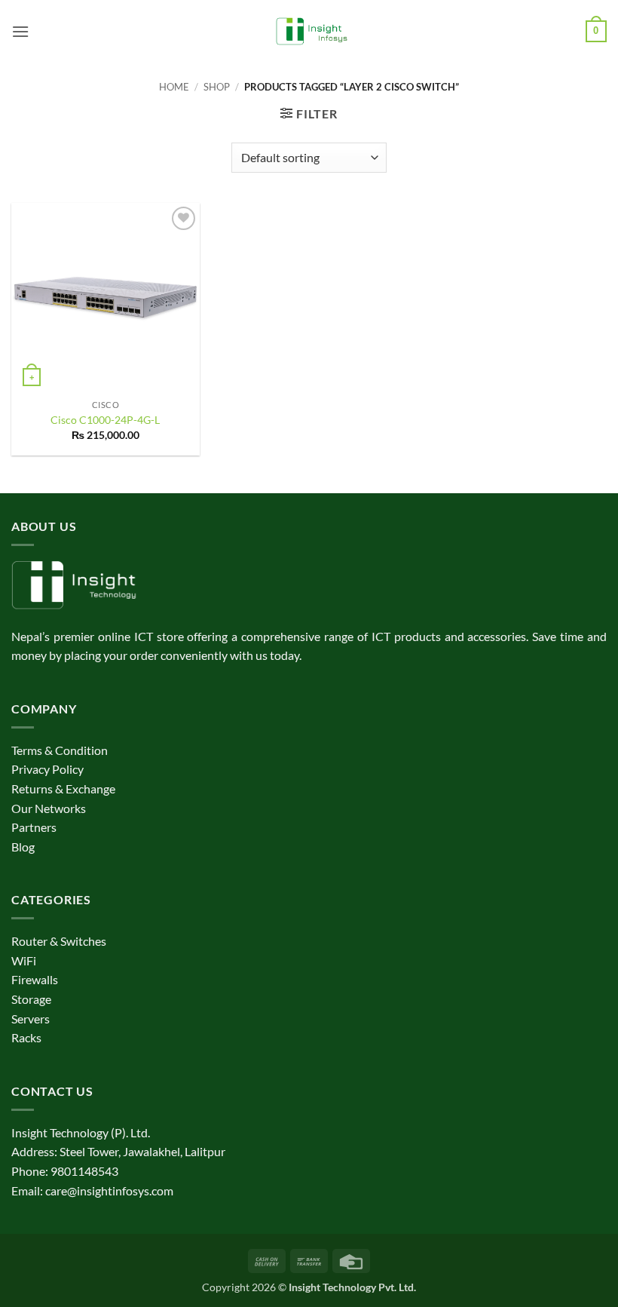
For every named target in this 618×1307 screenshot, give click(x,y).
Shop (216, 87)
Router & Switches (58, 941)
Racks (26, 1037)
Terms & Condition (59, 750)
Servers (30, 1018)
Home (174, 87)
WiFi (23, 960)
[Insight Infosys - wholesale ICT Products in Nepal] (309, 32)
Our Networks (48, 808)
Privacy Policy (47, 769)
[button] (20, 31)
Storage (31, 999)
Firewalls (34, 979)
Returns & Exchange (63, 788)
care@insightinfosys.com (109, 1190)
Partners (34, 827)
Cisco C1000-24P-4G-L (105, 419)
